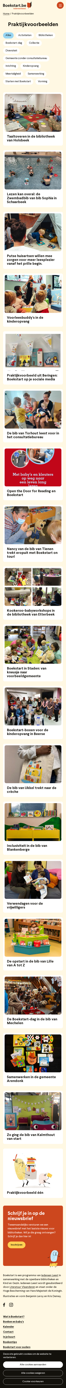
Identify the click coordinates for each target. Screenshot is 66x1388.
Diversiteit (11, 50)
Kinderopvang (31, 66)
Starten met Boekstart (18, 81)
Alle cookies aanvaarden (33, 1364)
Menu (60, 5)
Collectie (34, 43)
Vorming (42, 81)
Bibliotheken (46, 35)
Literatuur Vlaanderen (22, 1287)
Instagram (12, 1306)
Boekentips (10, 1342)
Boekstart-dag (14, 43)
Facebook (6, 1306)
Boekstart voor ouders (16, 1347)
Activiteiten (24, 35)
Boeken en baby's (13, 1322)
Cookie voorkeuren (33, 1381)
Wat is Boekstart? (13, 1316)
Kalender (8, 1327)
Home (6, 14)
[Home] (17, 5)
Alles (8, 35)
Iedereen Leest (49, 1275)
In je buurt (9, 1337)
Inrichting (11, 66)
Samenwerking (36, 74)
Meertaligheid (13, 74)
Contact (8, 1332)
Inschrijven (16, 1245)
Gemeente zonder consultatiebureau (26, 58)
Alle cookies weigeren (33, 1373)
